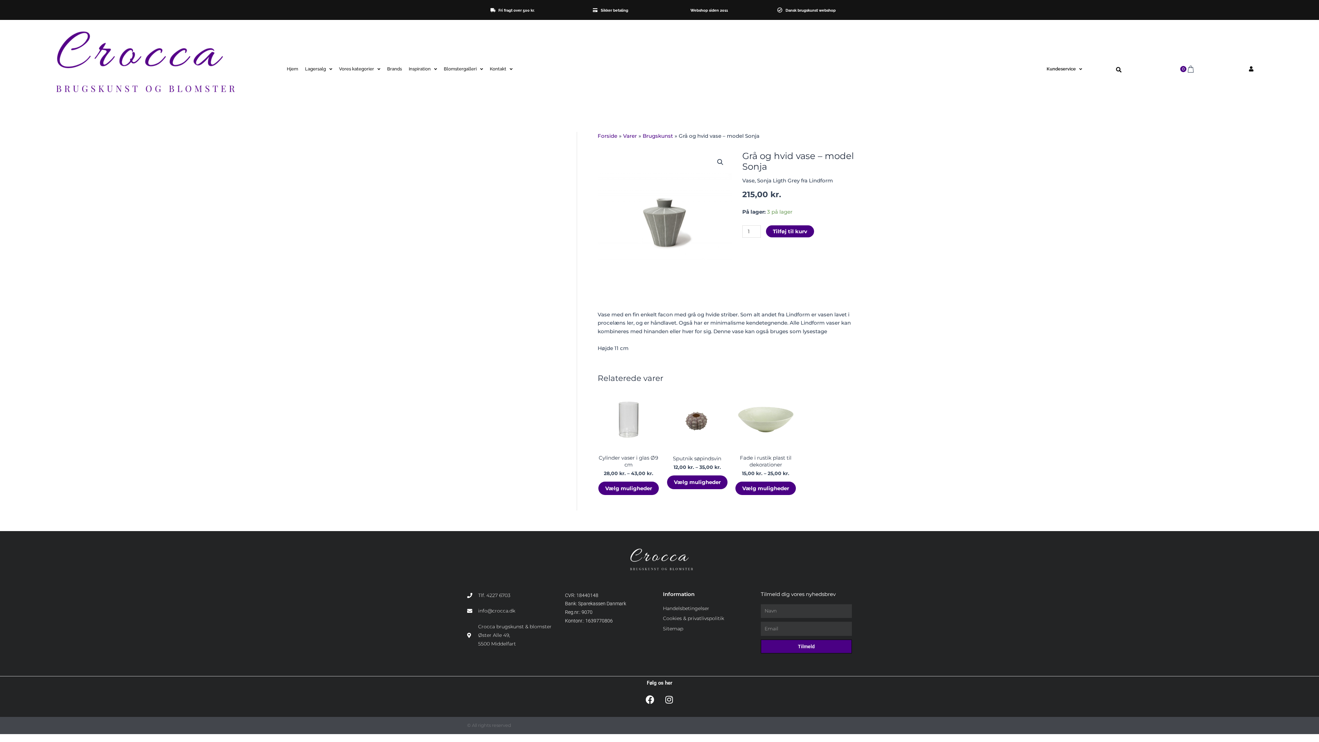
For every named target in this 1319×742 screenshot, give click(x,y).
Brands (394, 68)
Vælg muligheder (628, 488)
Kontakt (498, 68)
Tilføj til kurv (790, 231)
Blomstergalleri (460, 68)
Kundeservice (1061, 68)
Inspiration (420, 68)
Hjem (292, 68)
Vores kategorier (356, 68)
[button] (1119, 70)
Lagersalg (315, 68)
